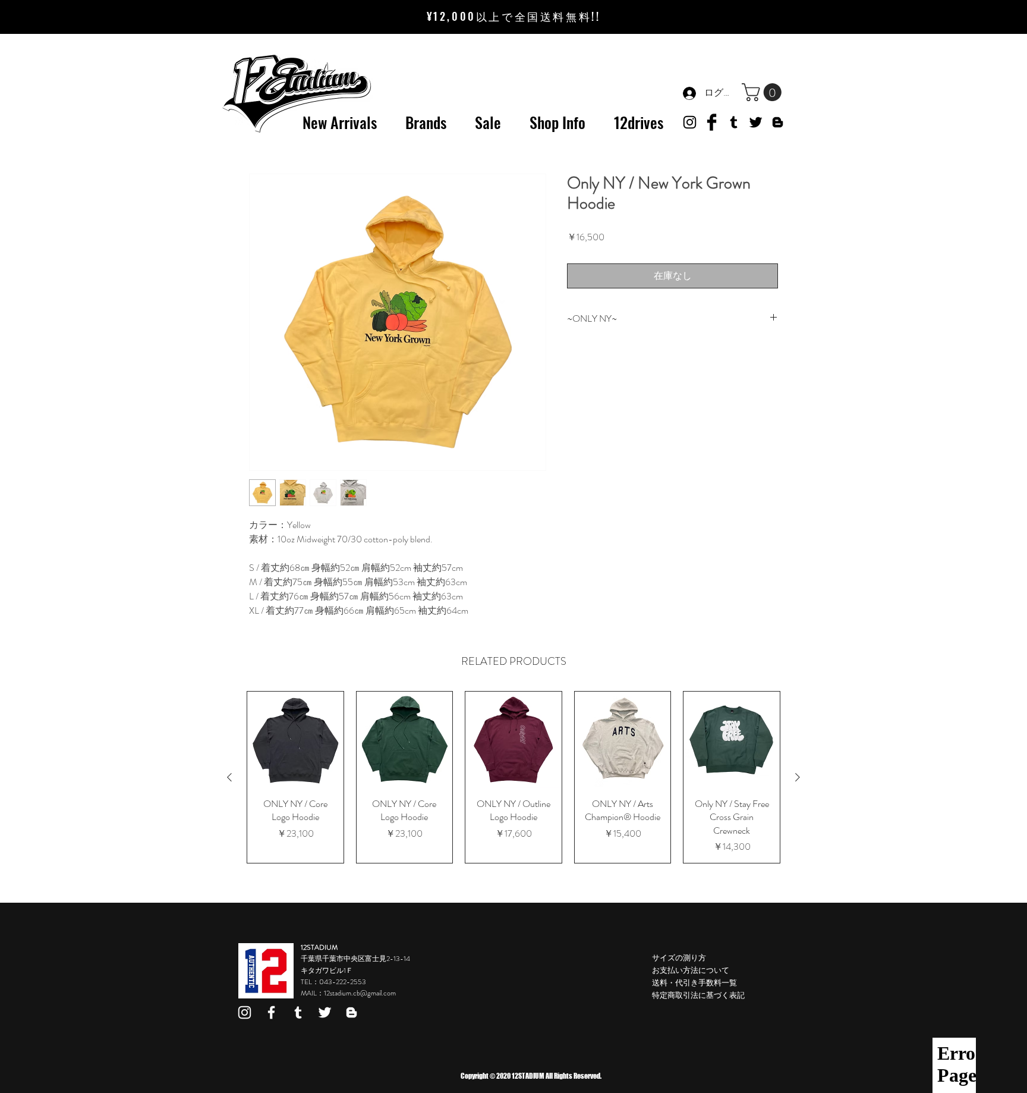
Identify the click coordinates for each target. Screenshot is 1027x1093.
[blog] (351, 1012)
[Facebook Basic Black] (711, 122)
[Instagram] (244, 1012)
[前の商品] (229, 777)
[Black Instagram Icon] (689, 122)
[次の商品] (797, 777)
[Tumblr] (733, 122)
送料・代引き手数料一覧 (694, 982)
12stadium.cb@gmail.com (360, 993)
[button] (764, 92)
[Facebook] (271, 1012)
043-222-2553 (342, 981)
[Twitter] (755, 122)
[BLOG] (777, 122)
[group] (513, 777)
